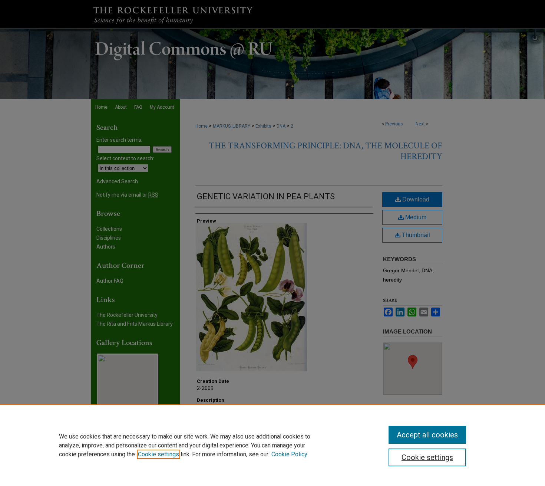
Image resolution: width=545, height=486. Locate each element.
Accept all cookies (427, 434)
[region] (272, 445)
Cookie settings (158, 454)
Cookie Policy (289, 454)
